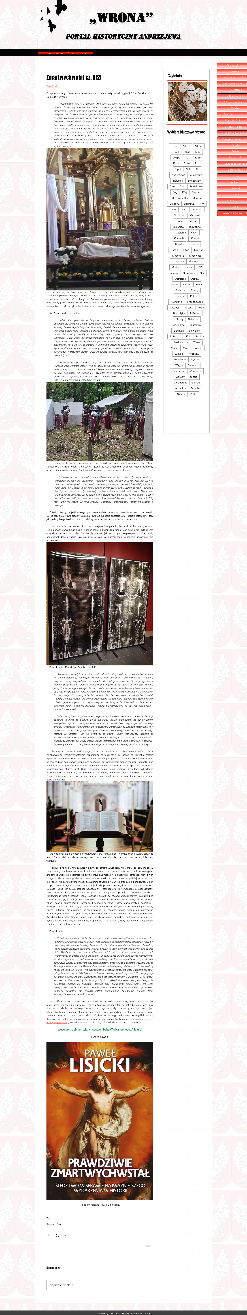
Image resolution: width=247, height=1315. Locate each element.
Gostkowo (179, 215)
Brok (172, 186)
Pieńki (199, 284)
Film (201, 203)
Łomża (196, 382)
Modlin (176, 267)
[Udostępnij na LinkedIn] (66, 1235)
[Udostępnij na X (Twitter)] (57, 1235)
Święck (181, 394)
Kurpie (174, 249)
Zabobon (193, 365)
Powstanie (176, 301)
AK (197, 169)
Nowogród (189, 273)
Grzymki (195, 215)
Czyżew (197, 198)
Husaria (192, 221)
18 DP (186, 146)
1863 (187, 151)
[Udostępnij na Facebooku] (48, 1235)
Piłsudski (180, 290)
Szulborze (179, 324)
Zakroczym (179, 371)
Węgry (179, 365)
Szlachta (193, 319)
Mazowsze (195, 255)
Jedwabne (195, 226)
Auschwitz (196, 174)
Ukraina (199, 336)
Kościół (50, 1224)
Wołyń (186, 348)
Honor (180, 221)
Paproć (187, 284)
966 (188, 169)
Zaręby (180, 376)
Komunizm (180, 238)
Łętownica (180, 388)
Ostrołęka (180, 278)
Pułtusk (188, 307)
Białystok (178, 180)
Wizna (196, 342)
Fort (173, 209)
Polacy (194, 290)
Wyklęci (179, 353)
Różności (195, 313)
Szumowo (195, 324)
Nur (202, 273)
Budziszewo (197, 186)
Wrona (198, 348)
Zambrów (195, 371)
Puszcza (175, 307)
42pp (176, 163)
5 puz (187, 163)
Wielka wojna (181, 342)
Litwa (186, 249)
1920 (197, 151)
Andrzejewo (178, 174)
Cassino (196, 192)
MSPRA (198, 249)
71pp (198, 163)
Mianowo (194, 261)
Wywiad (195, 359)
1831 (176, 151)
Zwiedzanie (180, 382)
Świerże (195, 388)
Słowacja (179, 330)
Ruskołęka (179, 313)
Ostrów (195, 278)
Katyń (194, 232)
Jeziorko (181, 232)
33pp (198, 157)
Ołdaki (174, 284)
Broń (182, 186)
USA (187, 336)
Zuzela (193, 376)
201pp (176, 157)
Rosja (201, 307)
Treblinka (175, 336)
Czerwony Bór (180, 198)
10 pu (174, 146)
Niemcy (173, 273)
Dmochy (174, 203)
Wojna (174, 348)
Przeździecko (195, 301)
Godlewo (197, 209)
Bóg (58, 1224)
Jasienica (178, 226)
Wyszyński (180, 359)
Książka (179, 244)
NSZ (199, 267)
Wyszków (193, 353)
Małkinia (179, 261)
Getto (184, 209)
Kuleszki (193, 244)
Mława (188, 267)
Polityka (180, 296)
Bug (175, 192)
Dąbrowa (189, 203)
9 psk (178, 169)
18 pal (198, 146)
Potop (193, 296)
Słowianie (194, 330)
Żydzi (193, 394)
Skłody (179, 319)
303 (187, 157)
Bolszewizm (194, 180)
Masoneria (178, 255)
